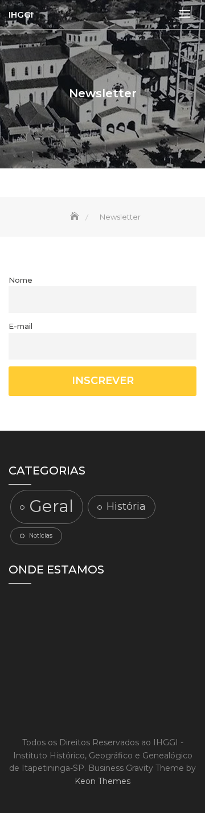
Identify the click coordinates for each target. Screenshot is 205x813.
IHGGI (21, 14)
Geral (51, 506)
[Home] (75, 216)
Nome (20, 279)
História (126, 506)
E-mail (20, 326)
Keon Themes (102, 781)
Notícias (40, 535)
